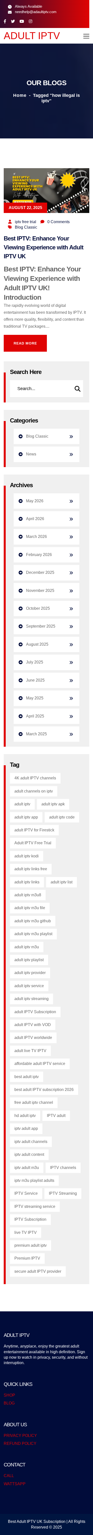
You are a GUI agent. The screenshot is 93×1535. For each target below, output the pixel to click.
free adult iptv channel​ (33, 1102)
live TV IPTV (25, 1232)
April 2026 (35, 519)
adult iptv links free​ (30, 869)
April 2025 (35, 716)
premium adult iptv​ (30, 1245)
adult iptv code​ (62, 817)
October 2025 (38, 608)
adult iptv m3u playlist (33, 934)
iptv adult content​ (29, 1154)
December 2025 (40, 572)
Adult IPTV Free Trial (32, 843)
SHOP (9, 1395)
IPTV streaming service (34, 1206)
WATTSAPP (15, 1484)
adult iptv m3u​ (26, 947)
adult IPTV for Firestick (34, 830)
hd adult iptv (25, 1115)
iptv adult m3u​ (26, 1167)
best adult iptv (26, 1077)
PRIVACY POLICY (20, 1435)
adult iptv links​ (26, 882)
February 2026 (39, 555)
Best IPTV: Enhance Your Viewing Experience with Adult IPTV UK (43, 247)
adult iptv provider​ (30, 973)
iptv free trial (25, 222)
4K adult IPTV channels (35, 778)
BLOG (9, 1403)
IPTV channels (63, 1167)
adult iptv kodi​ (26, 856)
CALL (9, 1476)
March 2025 (36, 734)
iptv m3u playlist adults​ (34, 1180)
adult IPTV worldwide (33, 1037)
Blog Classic (26, 227)
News (31, 454)
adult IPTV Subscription (35, 1012)
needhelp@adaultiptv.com (36, 12)
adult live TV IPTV (30, 1051)
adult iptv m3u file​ (29, 908)
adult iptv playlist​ (29, 960)
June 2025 (35, 680)
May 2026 (34, 501)
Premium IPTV (27, 1258)
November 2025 (40, 590)
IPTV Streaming (63, 1193)
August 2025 (37, 644)
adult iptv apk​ (53, 804)
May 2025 (34, 698)
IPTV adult (56, 1115)
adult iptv (22, 804)
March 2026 (36, 536)
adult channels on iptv (33, 791)
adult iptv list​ (61, 882)
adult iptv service (29, 986)
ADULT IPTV (32, 35)
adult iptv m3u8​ (27, 895)
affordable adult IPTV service (39, 1063)
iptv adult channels (30, 1141)
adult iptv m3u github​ (32, 921)
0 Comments (58, 222)
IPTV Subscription (30, 1219)
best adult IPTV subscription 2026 (44, 1089)
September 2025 (40, 626)
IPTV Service (26, 1193)
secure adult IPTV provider (37, 1271)
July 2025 (34, 662)
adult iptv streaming (31, 999)
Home (20, 95)
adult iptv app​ (26, 817)
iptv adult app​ (26, 1128)
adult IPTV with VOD (32, 1025)
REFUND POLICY (20, 1443)
